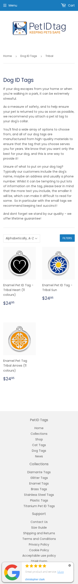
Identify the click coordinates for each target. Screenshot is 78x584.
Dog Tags (39, 450)
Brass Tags (39, 489)
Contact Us (39, 522)
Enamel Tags (39, 483)
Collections (39, 434)
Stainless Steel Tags (39, 495)
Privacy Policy (39, 544)
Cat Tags (39, 445)
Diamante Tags (39, 472)
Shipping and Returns (39, 533)
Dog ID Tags (28, 56)
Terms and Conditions (39, 539)
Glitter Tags (39, 478)
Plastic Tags (39, 500)
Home (7, 56)
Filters (67, 238)
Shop (39, 439)
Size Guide (39, 527)
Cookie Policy (39, 550)
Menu (13, 5)
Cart (71, 5)
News (39, 456)
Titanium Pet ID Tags (39, 506)
